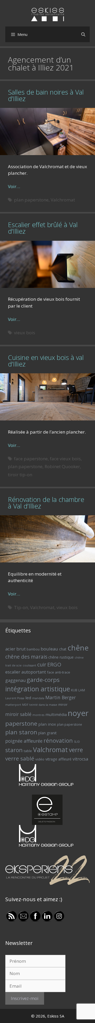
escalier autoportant (25, 672)
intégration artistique (37, 688)
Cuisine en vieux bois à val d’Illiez (46, 360)
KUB (74, 690)
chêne (78, 648)
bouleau (49, 649)
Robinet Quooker (62, 466)
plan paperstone (31, 200)
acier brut (15, 649)
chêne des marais (26, 656)
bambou (33, 649)
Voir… (14, 186)
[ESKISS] (47, 14)
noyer (78, 713)
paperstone (21, 723)
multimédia (56, 714)
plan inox (47, 724)
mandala (38, 698)
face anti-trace (58, 672)
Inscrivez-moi (25, 998)
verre (76, 750)
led (28, 697)
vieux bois (24, 333)
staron (14, 750)
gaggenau (15, 680)
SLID (77, 741)
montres (38, 715)
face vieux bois (65, 459)
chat (62, 649)
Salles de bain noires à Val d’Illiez (46, 95)
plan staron (21, 732)
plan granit (47, 732)
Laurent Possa (14, 698)
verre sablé (19, 758)
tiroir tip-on (20, 475)
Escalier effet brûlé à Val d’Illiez (43, 228)
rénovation (58, 740)
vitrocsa (80, 759)
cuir (41, 664)
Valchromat (63, 200)
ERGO (54, 664)
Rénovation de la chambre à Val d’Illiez (46, 502)
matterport (13, 705)
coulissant (29, 665)
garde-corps (43, 680)
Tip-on (21, 607)
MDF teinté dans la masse (39, 705)
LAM (81, 690)
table (28, 750)
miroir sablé (18, 714)
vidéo (39, 759)
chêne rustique (61, 657)
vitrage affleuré (58, 759)
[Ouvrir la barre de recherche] (83, 34)
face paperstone (31, 459)
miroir (63, 704)
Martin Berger (60, 697)
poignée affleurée (23, 741)
